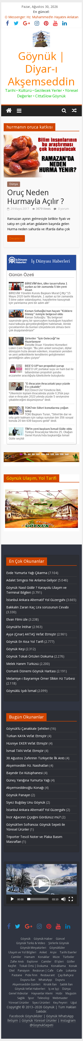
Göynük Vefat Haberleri (30, 989)
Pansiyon (24, 970)
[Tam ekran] (70, 899)
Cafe (60, 970)
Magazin (70, 993)
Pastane (17, 975)
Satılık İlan (66, 984)
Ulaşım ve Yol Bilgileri (22, 952)
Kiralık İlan (50, 984)
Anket (43, 952)
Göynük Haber (43, 939)
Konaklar (44, 957)
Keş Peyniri (60, 1003)
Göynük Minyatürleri (33, 948)
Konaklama (58, 966)
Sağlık (21, 998)
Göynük (25, 939)
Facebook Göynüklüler (25, 1016)
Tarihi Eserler (68, 952)
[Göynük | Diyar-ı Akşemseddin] (9, 110)
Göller (71, 961)
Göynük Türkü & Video (30, 943)
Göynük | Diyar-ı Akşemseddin (41, 68)
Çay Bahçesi (66, 975)
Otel (12, 970)
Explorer (32, 961)
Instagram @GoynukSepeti (53, 1022)
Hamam (29, 957)
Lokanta (71, 970)
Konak (73, 966)
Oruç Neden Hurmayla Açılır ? (35, 196)
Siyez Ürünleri (41, 1003)
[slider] (37, 899)
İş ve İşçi (53, 989)
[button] (41, 884)
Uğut (74, 1003)
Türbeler (68, 957)
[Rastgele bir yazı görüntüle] (74, 110)
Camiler (16, 957)
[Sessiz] (63, 899)
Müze (56, 957)
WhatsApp (45, 980)
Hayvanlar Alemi (42, 993)
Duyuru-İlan (27, 980)
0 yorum (63, 209)
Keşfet (12, 966)
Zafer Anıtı (17, 961)
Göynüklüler (57, 948)
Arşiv (53, 952)
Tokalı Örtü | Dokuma (33, 966)
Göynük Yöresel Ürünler (39, 1020)
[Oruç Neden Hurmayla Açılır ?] (41, 137)
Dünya (13, 184)
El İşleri (59, 961)
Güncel (60, 939)
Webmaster (60, 998)
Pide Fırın (31, 975)
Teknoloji (43, 998)
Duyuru (60, 980)
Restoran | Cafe (43, 970)
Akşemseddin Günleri (26, 984)
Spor (31, 998)
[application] (41, 883)
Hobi (59, 993)
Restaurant (48, 975)
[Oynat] (12, 899)
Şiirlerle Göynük (58, 943)
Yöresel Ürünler (19, 1003)
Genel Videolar (18, 993)
